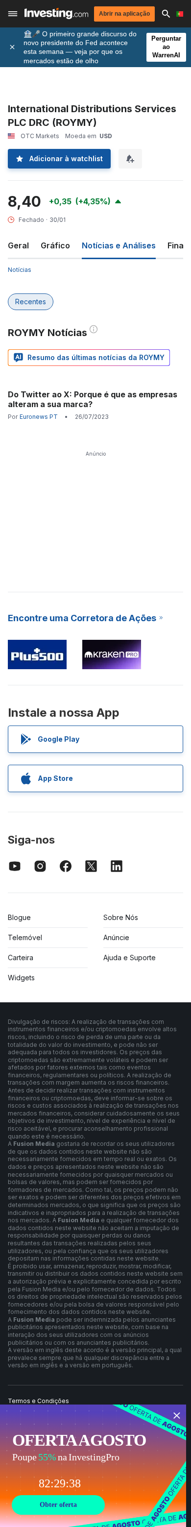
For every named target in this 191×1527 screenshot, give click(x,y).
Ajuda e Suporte (129, 957)
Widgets (21, 977)
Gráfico (55, 245)
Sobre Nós (120, 917)
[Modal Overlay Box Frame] (93, 1466)
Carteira (20, 957)
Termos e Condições (38, 1401)
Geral (18, 245)
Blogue (19, 917)
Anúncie (116, 937)
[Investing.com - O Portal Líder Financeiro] (56, 13)
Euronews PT (39, 416)
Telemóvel (25, 937)
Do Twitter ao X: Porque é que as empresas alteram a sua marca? (92, 399)
